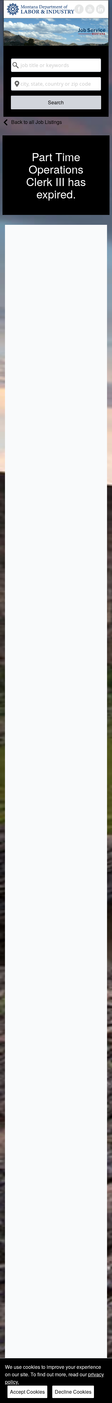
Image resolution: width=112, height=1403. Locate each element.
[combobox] (56, 65)
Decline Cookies (73, 1391)
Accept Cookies (27, 1391)
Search (56, 102)
